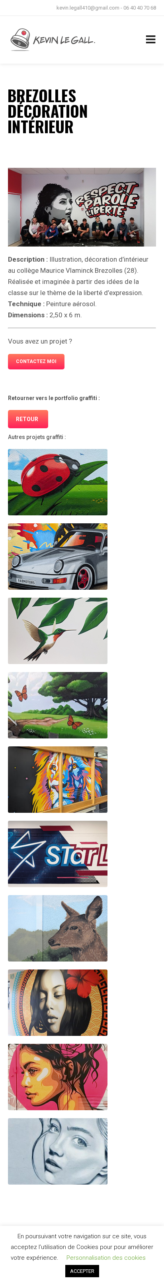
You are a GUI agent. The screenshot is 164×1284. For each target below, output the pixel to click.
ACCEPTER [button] (82, 1271)
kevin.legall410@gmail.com (88, 8)
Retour (27, 419)
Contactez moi (36, 361)
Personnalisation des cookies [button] (106, 1257)
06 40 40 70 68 (139, 8)
